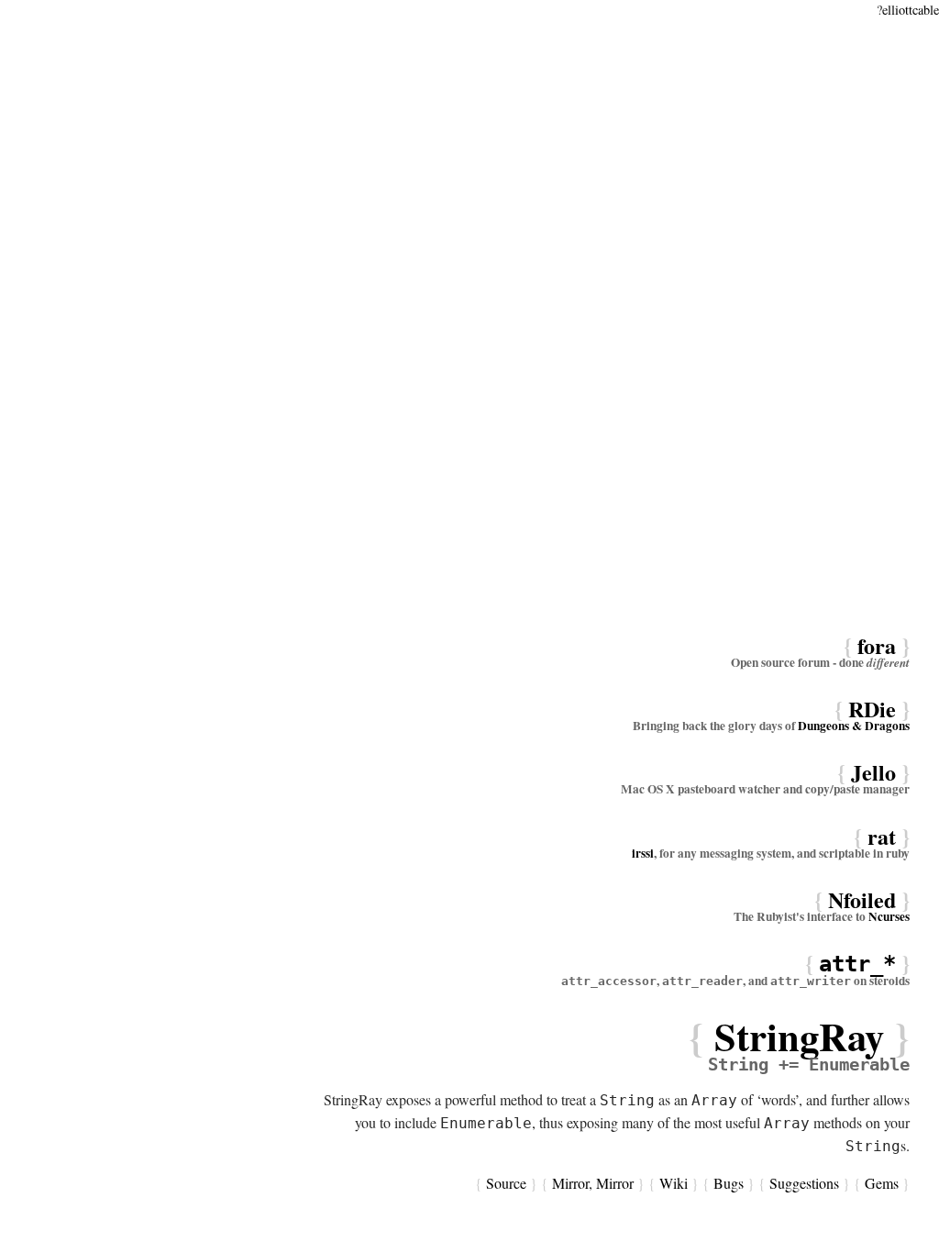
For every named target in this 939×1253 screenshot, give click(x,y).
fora (876, 645)
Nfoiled (862, 899)
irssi (643, 853)
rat (881, 836)
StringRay (799, 1036)
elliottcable (910, 9)
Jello (873, 772)
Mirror (570, 1182)
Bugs (728, 1182)
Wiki (673, 1182)
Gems (882, 1182)
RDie (872, 709)
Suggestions (804, 1182)
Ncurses (889, 916)
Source (506, 1182)
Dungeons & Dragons (854, 725)
